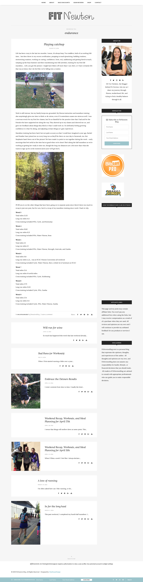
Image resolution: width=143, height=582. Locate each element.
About (51, 2)
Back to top (71, 558)
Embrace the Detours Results (61, 379)
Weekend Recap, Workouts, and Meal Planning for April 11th (65, 449)
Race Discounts (64, 2)
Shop (89, 2)
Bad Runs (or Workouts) (51, 353)
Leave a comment (47, 314)
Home (44, 2)
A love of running (47, 480)
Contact (98, 2)
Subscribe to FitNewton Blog (118, 121)
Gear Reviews (79, 2)
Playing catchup (54, 44)
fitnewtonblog (35, 314)
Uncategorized (22, 314)
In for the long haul (55, 506)
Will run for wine (52, 327)
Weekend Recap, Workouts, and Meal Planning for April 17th (65, 420)
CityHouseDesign (54, 572)
